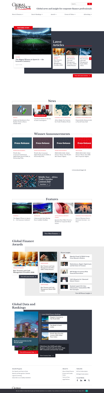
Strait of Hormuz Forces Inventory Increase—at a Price (83, 220)
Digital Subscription (83, 374)
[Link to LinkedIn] (81, 380)
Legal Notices (66, 379)
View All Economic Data (27, 352)
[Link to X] (89, 380)
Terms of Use (66, 377)
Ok (86, 390)
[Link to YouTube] (85, 380)
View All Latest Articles (81, 75)
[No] (102, 391)
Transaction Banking (57, 57)
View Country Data (46, 355)
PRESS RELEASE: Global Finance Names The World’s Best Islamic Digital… (63, 154)
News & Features (17, 14)
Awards (53, 14)
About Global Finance (68, 371)
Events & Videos (69, 14)
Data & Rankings (36, 14)
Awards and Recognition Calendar (21, 373)
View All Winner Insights (82, 293)
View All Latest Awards (27, 276)
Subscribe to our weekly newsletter (21, 377)
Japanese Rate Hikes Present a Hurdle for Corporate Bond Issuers (63, 221)
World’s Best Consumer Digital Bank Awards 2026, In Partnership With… (42, 154)
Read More (43, 184)
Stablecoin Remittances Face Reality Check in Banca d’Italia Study (21, 121)
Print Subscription (83, 371)
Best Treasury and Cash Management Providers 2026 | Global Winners (47, 267)
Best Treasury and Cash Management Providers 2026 (23, 271)
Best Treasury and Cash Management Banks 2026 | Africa (48, 289)
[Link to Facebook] (77, 380)
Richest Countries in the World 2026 (23, 341)
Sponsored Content (40, 115)
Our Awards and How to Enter (20, 371)
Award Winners (70, 57)
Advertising (87, 14)
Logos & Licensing (17, 375)
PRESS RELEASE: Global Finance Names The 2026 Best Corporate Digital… (83, 154)
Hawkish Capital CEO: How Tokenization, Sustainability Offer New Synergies (80, 287)
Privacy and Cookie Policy (67, 374)
